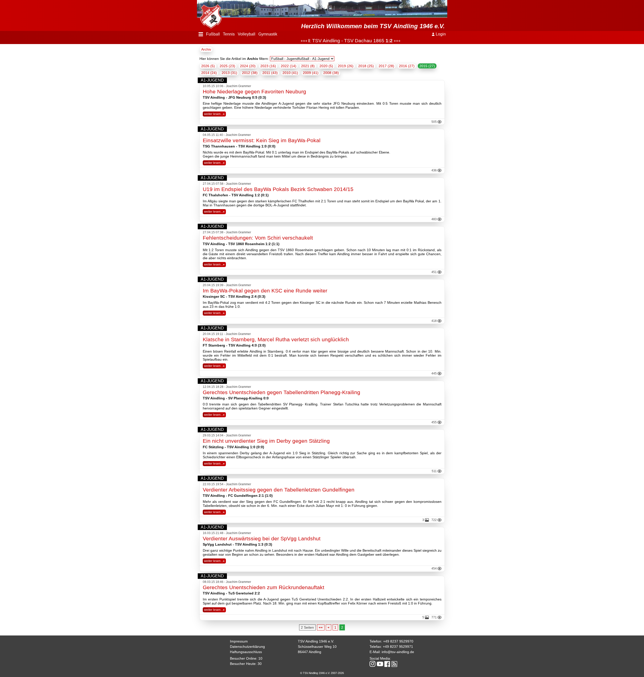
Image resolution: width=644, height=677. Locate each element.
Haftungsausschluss (246, 652)
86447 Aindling (309, 652)
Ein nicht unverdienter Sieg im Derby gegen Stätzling (266, 441)
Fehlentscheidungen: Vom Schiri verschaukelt (258, 238)
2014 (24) (209, 73)
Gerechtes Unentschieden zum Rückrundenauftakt (263, 587)
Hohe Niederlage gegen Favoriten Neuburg (254, 91)
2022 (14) (288, 66)
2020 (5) (326, 66)
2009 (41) (310, 73)
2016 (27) (407, 66)
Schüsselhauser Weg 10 (317, 647)
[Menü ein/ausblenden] (201, 34)
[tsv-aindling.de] (209, 15)
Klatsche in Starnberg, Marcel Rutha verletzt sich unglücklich (276, 339)
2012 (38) (250, 73)
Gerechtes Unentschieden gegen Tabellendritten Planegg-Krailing (281, 392)
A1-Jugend (212, 80)
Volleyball (246, 34)
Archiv (206, 49)
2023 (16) (268, 66)
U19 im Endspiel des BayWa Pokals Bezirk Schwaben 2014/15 (278, 189)
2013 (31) (229, 73)
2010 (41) (290, 73)
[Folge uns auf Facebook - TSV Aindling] (387, 664)
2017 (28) (386, 66)
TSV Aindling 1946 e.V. (316, 641)
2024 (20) (248, 66)
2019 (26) (345, 66)
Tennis (229, 34)
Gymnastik (267, 34)
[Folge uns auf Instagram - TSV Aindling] (373, 664)
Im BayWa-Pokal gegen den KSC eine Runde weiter (265, 290)
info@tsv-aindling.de (398, 652)
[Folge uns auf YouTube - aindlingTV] (380, 664)
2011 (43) (270, 73)
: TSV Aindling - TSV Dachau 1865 (335, 40)
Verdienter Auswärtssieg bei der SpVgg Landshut (261, 538)
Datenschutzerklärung (247, 647)
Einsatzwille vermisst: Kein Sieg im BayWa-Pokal (261, 140)
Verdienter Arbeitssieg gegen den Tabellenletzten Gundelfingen (278, 490)
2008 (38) (331, 73)
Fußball (213, 34)
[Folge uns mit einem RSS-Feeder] (394, 664)
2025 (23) (227, 66)
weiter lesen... (214, 114)
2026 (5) (208, 66)
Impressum (239, 641)
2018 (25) (366, 66)
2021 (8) (308, 66)
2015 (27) (427, 66)
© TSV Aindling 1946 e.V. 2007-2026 (322, 672)
